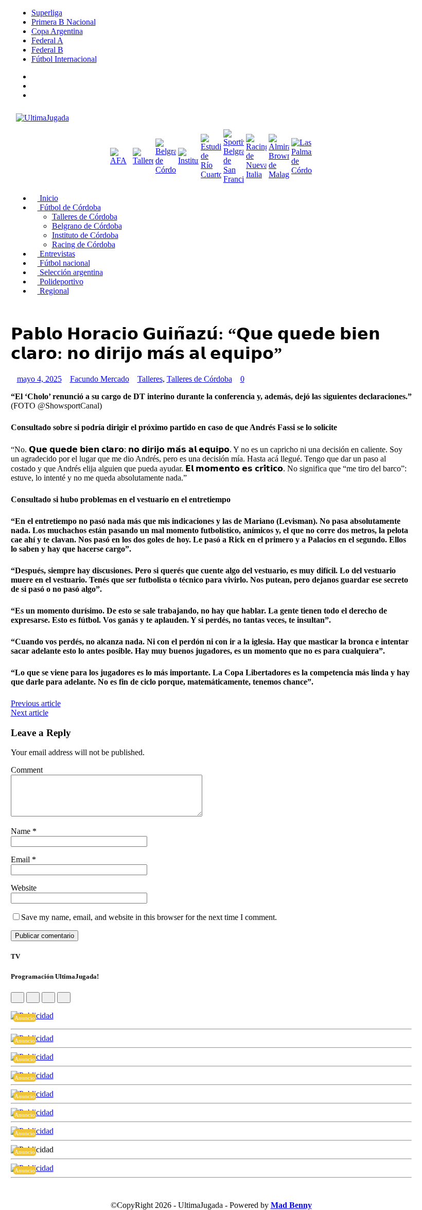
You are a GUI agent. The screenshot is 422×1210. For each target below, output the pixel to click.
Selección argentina (70, 272)
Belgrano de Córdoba (87, 225)
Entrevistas (56, 253)
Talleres (150, 378)
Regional (53, 290)
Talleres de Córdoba (84, 216)
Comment (27, 769)
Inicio (48, 198)
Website (24, 887)
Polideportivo (60, 281)
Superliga (46, 12)
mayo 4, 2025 (39, 378)
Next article (29, 712)
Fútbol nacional (64, 263)
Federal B (47, 49)
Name (21, 831)
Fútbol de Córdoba (69, 207)
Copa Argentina (57, 31)
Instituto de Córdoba (85, 235)
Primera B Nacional (63, 22)
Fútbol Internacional (64, 59)
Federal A (47, 40)
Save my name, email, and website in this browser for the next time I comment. (149, 917)
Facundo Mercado (99, 378)
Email (21, 859)
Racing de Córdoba (83, 244)
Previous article (36, 703)
